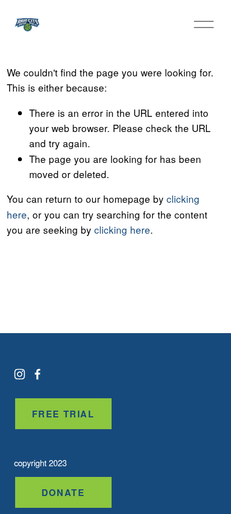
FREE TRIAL (63, 413)
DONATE (63, 492)
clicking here (122, 229)
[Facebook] (37, 374)
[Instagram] (19, 374)
